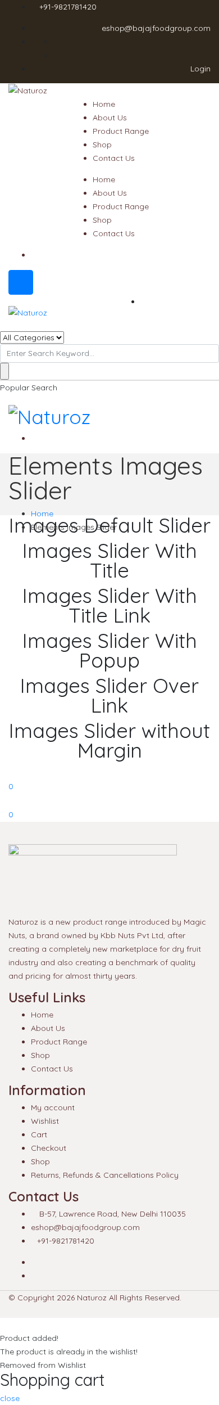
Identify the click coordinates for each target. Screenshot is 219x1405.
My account (53, 1107)
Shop (102, 144)
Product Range (121, 131)
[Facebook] (34, 1262)
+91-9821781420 (68, 7)
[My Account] (3, 800)
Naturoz (92, 1298)
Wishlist (45, 1121)
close (10, 1398)
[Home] (3, 772)
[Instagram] (34, 1276)
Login (199, 69)
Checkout (48, 1148)
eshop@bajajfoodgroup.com (156, 28)
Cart (39, 1134)
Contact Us (114, 158)
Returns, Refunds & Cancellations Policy (105, 1175)
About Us (110, 117)
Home (104, 104)
